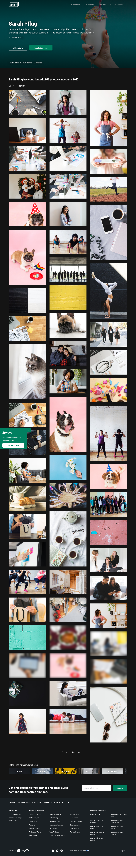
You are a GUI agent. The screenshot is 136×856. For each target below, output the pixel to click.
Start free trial (13, 445)
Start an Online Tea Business (96, 821)
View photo (38, 62)
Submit (120, 788)
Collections (75, 4)
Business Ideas (95, 814)
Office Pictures (34, 821)
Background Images (56, 825)
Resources (119, 4)
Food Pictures (74, 817)
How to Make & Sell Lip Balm (98, 827)
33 (79, 751)
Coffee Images (34, 817)
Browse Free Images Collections (15, 818)
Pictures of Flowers (35, 832)
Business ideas (105, 4)
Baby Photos (33, 835)
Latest (11, 85)
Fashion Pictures (55, 814)
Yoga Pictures (54, 832)
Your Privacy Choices (78, 850)
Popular (21, 85)
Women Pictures (34, 828)
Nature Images (54, 817)
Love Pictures (74, 828)
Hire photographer (41, 47)
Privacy (57, 802)
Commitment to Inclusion (42, 802)
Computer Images (76, 821)
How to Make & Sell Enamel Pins (117, 821)
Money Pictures (55, 821)
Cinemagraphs (75, 825)
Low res (38, 112)
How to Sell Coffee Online (117, 827)
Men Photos (53, 828)
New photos (90, 4)
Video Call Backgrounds (58, 835)
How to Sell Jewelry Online (97, 833)
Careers (12, 802)
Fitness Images (75, 832)
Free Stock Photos (15, 814)
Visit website (18, 47)
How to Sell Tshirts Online (96, 839)
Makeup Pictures (75, 814)
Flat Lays (32, 825)
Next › (74, 751)
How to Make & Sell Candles (117, 833)
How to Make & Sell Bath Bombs (119, 815)
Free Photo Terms (23, 802)
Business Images (34, 814)
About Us (65, 802)
